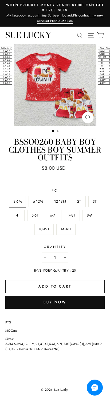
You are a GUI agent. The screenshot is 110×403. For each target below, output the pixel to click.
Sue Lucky (28, 35)
